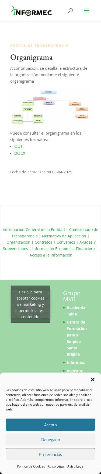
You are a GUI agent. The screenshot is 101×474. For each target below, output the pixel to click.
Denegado (50, 439)
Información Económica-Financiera (63, 248)
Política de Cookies (31, 466)
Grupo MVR (72, 296)
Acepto (50, 424)
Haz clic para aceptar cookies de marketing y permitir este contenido (30, 304)
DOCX (19, 153)
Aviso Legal (56, 466)
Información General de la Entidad (34, 229)
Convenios (66, 242)
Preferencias (50, 454)
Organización (18, 242)
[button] (92, 379)
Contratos (43, 242)
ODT (18, 146)
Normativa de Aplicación (64, 235)
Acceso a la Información (51, 255)
